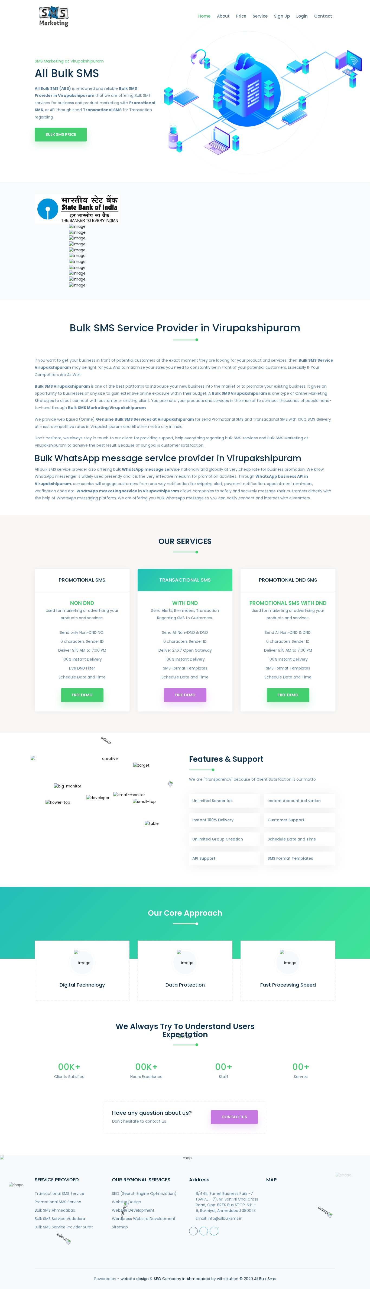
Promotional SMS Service (58, 1202)
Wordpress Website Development (144, 1218)
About (223, 16)
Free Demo (82, 695)
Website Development (133, 1210)
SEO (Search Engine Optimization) (144, 1193)
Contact (323, 16)
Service (260, 16)
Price (241, 16)
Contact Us (234, 1117)
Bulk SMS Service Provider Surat (64, 1227)
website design (135, 1278)
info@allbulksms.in (225, 1218)
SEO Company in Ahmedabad (182, 1278)
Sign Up (282, 16)
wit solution (227, 1278)
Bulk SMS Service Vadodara (60, 1218)
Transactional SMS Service (59, 1193)
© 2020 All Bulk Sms (257, 1278)
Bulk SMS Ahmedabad (55, 1210)
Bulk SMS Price (61, 134)
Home (204, 16)
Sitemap (120, 1227)
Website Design (126, 1202)
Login (302, 16)
